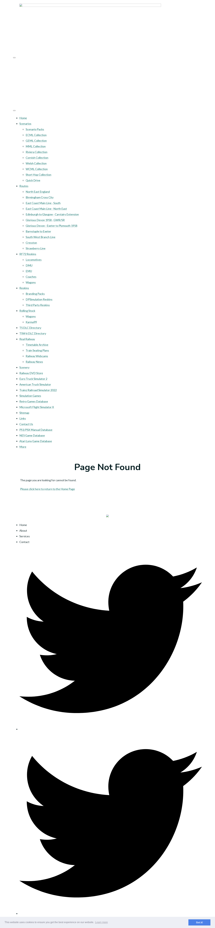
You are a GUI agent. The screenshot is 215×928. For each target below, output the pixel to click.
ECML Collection (36, 135)
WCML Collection (37, 169)
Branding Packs (35, 293)
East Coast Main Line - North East (46, 208)
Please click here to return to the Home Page (47, 489)
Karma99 (31, 322)
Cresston (31, 242)
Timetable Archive (37, 344)
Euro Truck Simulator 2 (33, 378)
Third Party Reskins (38, 305)
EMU (29, 271)
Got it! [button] (199, 922)
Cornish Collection (37, 157)
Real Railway (27, 339)
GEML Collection (36, 140)
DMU (29, 265)
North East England (38, 191)
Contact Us (26, 424)
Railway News (34, 361)
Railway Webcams (37, 356)
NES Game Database (32, 435)
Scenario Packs (35, 129)
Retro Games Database (33, 401)
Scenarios (25, 123)
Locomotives (34, 259)
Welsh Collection (36, 163)
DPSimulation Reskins (39, 299)
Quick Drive (33, 180)
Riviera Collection (36, 152)
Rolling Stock (27, 310)
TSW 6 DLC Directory (32, 333)
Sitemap (24, 412)
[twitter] (110, 729)
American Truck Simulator (35, 384)
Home (23, 118)
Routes (23, 186)
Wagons (31, 282)
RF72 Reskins (27, 254)
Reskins (24, 288)
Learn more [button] (101, 922)
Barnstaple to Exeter (38, 231)
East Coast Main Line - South (43, 203)
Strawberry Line (35, 248)
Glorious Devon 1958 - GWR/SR (45, 220)
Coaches (31, 276)
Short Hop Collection (38, 174)
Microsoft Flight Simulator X (36, 407)
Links (22, 418)
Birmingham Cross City (40, 197)
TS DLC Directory (30, 327)
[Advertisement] (107, 83)
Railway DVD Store (31, 373)
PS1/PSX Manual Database (35, 429)
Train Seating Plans (37, 350)
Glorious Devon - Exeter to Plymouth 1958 (51, 225)
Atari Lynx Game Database (35, 441)
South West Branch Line (40, 237)
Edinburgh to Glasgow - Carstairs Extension (52, 214)
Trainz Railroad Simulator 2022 (38, 390)
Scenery (24, 367)
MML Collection (36, 146)
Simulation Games (30, 395)
